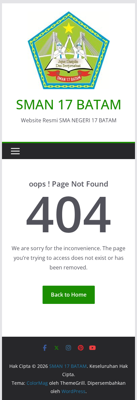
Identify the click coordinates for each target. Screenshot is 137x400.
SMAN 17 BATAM (68, 104)
